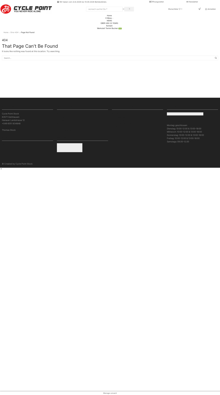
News (114, 127)
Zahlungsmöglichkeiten (123, 117)
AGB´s (60, 113)
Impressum (62, 117)
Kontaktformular (183, 94)
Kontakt (109, 26)
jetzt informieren (36, 91)
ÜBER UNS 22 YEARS (109, 23)
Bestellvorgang (64, 130)
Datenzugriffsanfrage (122, 123)
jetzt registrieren (110, 94)
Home (109, 15)
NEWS (109, 21)
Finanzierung (118, 120)
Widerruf (61, 123)
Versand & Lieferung (66, 127)
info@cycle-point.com (12, 127)
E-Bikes (109, 18)
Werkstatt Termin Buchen (109, 28)
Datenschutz (63, 120)
